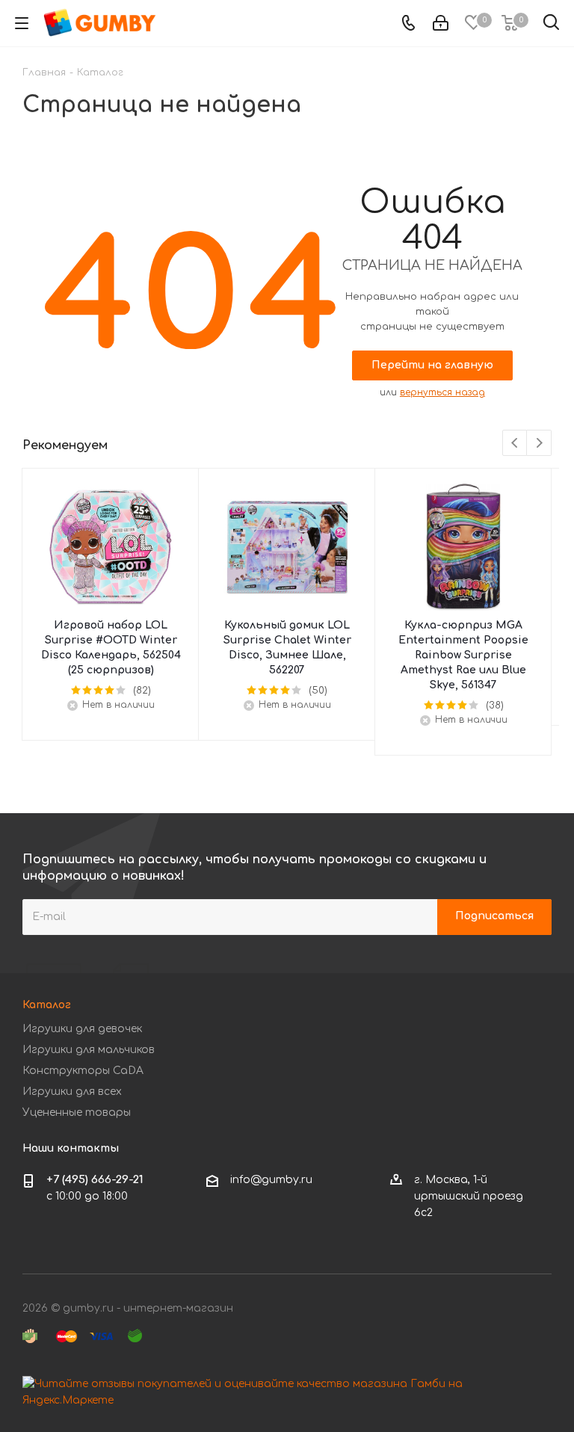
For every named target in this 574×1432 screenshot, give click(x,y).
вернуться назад (442, 392)
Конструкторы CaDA (83, 1070)
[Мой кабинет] (440, 23)
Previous (515, 443)
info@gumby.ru (271, 1179)
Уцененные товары (76, 1112)
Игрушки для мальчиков (88, 1049)
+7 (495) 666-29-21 (95, 1179)
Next (539, 443)
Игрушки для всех (72, 1091)
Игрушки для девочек (82, 1028)
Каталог (46, 1004)
